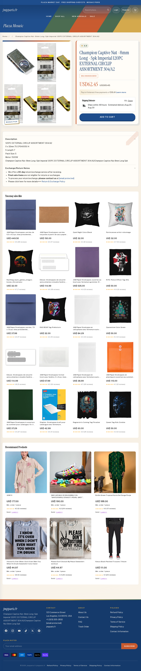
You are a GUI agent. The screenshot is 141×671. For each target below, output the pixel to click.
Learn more (121, 92)
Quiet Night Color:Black (82, 232)
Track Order (83, 627)
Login (116, 10)
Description (11, 139)
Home (49, 16)
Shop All (60, 16)
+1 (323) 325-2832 (54, 619)
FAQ (80, 622)
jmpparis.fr (10, 10)
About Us (82, 612)
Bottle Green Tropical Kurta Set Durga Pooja (113, 495)
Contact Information (119, 631)
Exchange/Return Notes (17, 168)
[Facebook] (6, 631)
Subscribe (129, 646)
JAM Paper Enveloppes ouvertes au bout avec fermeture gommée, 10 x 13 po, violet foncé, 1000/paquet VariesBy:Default (87, 281)
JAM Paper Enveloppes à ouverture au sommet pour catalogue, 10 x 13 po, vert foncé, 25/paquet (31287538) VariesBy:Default (21, 423)
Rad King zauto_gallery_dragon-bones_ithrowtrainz (20, 281)
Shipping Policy (117, 627)
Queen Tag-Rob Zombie (115, 422)
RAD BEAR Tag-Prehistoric (50, 327)
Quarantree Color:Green (115, 327)
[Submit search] (108, 10)
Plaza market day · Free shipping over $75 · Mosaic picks (70, 2)
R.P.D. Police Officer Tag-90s (117, 280)
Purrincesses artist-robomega (118, 232)
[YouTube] (19, 631)
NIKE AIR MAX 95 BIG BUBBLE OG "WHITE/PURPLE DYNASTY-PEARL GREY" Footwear (67, 496)
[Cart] (135, 10)
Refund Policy (116, 612)
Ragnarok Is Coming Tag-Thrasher (86, 422)
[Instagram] (12, 631)
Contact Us (83, 617)
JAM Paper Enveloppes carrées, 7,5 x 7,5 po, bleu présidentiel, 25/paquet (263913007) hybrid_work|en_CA (21, 328)
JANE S (9, 495)
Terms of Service (117, 622)
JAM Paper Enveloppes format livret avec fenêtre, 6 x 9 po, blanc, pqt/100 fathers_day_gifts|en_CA (54, 376)
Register (126, 10)
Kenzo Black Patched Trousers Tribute (110, 562)
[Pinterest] (39, 631)
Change (130, 101)
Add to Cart (107, 117)
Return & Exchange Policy (53, 181)
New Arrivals (79, 16)
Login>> (15, 512)
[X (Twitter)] (32, 631)
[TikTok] (26, 631)
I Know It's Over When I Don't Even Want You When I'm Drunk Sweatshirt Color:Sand (24, 563)
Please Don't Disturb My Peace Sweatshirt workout (67, 563)
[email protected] (66, 178)
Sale (92, 16)
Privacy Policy (116, 617)
